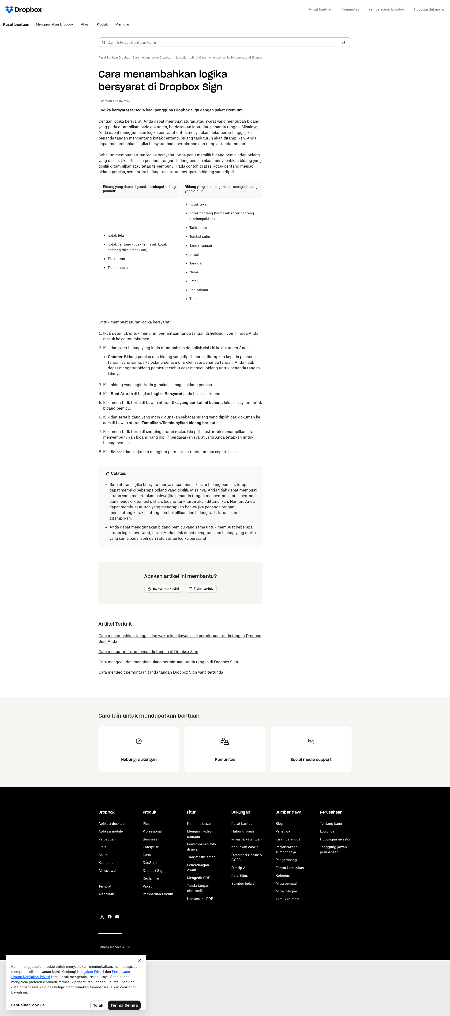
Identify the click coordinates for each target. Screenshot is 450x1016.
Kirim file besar (199, 823)
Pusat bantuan (320, 9)
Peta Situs (239, 875)
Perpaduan (107, 839)
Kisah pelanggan (289, 839)
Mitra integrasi (287, 891)
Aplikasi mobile (110, 831)
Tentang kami (331, 823)
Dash (147, 855)
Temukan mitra (288, 899)
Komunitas (350, 9)
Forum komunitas (290, 868)
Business (150, 839)
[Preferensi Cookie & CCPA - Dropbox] (76, 982)
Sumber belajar (243, 883)
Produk (102, 24)
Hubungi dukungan (429, 9)
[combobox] (225, 42)
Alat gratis (106, 894)
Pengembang (286, 860)
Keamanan (107, 863)
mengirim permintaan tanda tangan (172, 333)
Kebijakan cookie (245, 847)
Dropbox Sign (154, 871)
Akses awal (107, 871)
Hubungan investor (335, 839)
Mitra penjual (286, 883)
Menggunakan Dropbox (54, 24)
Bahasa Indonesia (111, 947)
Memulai (122, 24)
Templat (104, 886)
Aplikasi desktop (111, 823)
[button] (103, 42)
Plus (146, 823)
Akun (85, 24)
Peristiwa (283, 831)
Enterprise (151, 847)
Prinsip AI (238, 868)
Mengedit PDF (198, 878)
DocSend (150, 863)
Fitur (102, 847)
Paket (147, 886)
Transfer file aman (201, 857)
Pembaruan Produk (158, 894)
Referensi (283, 875)
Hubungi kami (242, 831)
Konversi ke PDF (200, 899)
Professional (152, 831)
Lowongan (328, 831)
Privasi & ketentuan (246, 839)
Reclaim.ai (151, 878)
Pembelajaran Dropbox (386, 9)
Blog (279, 823)
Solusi (103, 855)
